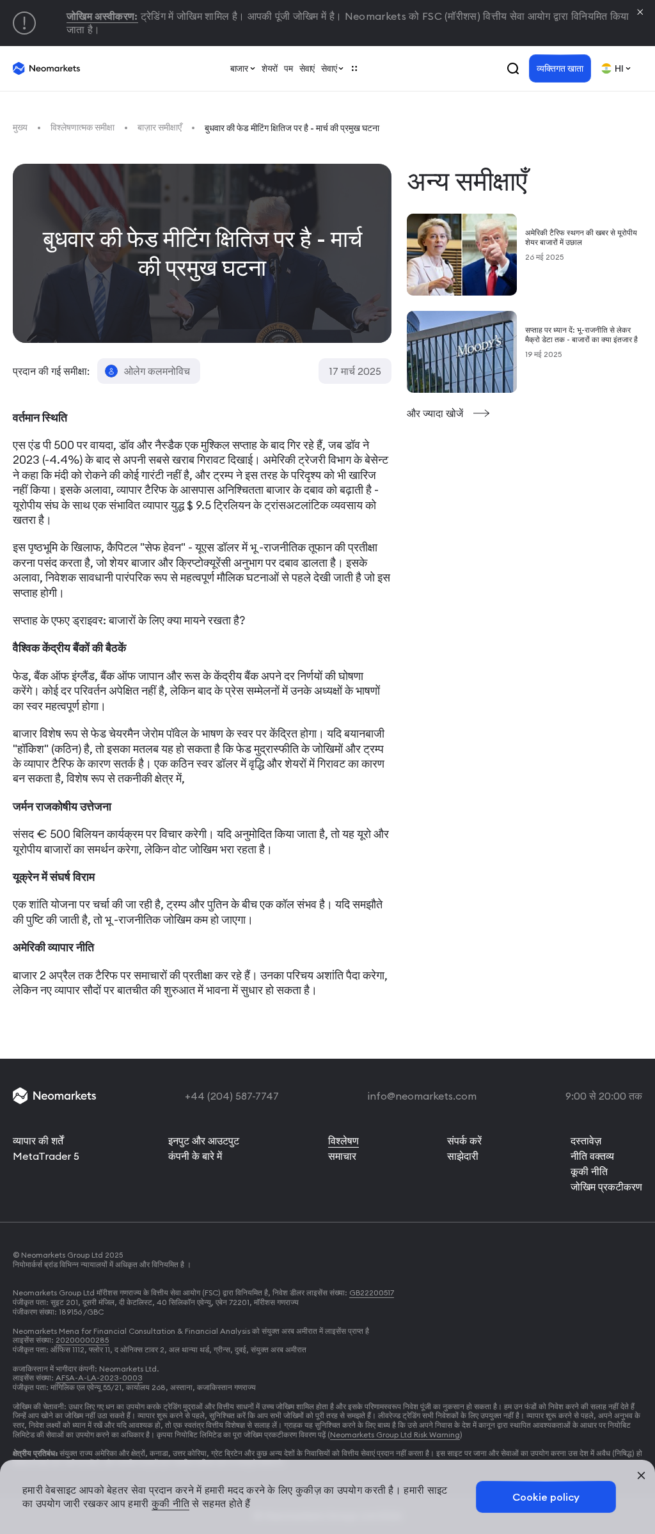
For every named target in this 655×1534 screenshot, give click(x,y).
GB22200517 (371, 1292)
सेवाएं (307, 68)
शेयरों (270, 68)
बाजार (239, 68)
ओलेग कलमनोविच (157, 371)
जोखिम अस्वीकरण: (102, 16)
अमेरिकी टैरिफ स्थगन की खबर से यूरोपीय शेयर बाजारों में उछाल (581, 237)
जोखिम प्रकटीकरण (606, 1186)
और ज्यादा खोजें (436, 413)
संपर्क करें (464, 1140)
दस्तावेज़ (586, 1140)
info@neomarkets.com (422, 1095)
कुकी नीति (171, 1503)
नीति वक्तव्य (592, 1156)
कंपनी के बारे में (195, 1156)
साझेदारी (462, 1156)
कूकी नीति (589, 1171)
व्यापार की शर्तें (38, 1140)
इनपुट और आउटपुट (203, 1140)
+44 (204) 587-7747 (232, 1095)
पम (288, 68)
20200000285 (82, 1340)
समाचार (342, 1156)
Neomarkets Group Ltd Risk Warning (395, 1434)
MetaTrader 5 (46, 1156)
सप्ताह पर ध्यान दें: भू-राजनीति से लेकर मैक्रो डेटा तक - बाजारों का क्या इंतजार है (581, 334)
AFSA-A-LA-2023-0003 (99, 1377)
